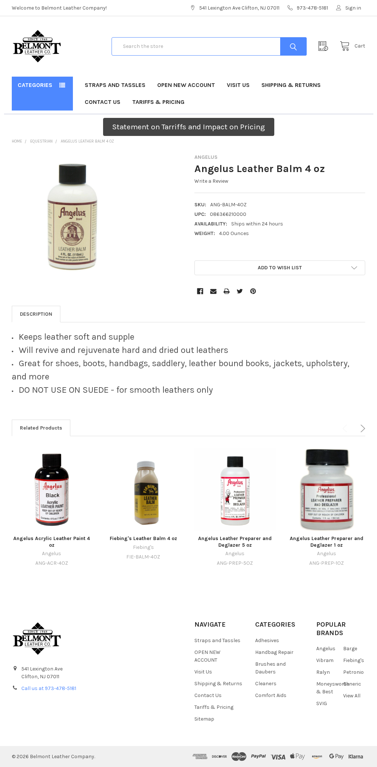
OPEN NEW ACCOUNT (186, 84)
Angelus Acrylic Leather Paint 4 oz (51, 541)
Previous (346, 428)
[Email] (213, 291)
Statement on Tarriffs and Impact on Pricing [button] (188, 126)
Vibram (325, 660)
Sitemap (204, 719)
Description (36, 314)
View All (351, 696)
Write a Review (211, 181)
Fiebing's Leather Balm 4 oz (143, 538)
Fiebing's (353, 660)
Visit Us (238, 84)
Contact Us (102, 101)
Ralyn (323, 672)
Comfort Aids (270, 695)
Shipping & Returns (291, 84)
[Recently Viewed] (325, 46)
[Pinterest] (253, 291)
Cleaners (265, 683)
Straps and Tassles (115, 84)
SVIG (321, 703)
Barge (350, 648)
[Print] (226, 291)
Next (361, 428)
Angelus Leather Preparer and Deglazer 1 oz (326, 541)
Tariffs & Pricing (158, 101)
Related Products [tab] (41, 428)
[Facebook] (200, 291)
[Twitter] (240, 291)
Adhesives (267, 640)
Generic (352, 684)
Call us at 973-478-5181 (48, 688)
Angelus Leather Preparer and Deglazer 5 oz (235, 541)
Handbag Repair (274, 652)
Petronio (353, 672)
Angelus (325, 648)
